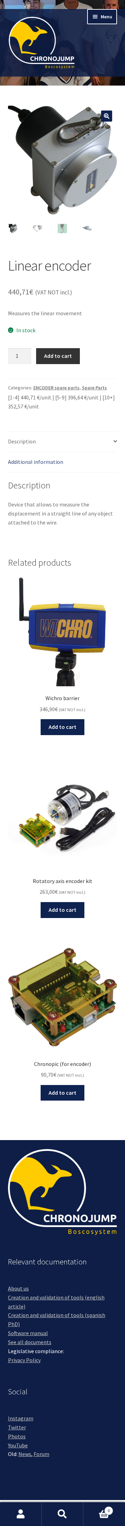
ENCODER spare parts (56, 388)
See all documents (29, 1342)
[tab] (62, 442)
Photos (17, 1436)
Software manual (28, 1333)
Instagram (20, 1418)
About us (18, 1288)
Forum (41, 1453)
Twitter (17, 1427)
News (24, 1453)
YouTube (18, 1445)
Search (62, 1514)
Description (22, 441)
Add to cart (58, 355)
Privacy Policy (24, 1360)
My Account (21, 1514)
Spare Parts (94, 388)
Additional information (35, 461)
